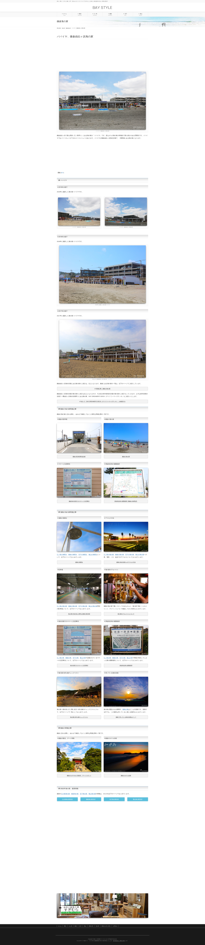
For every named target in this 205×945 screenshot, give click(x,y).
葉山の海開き (93, 554)
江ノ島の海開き (62, 554)
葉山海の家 (92, 794)
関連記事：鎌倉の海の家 (103, 388)
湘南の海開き (79, 562)
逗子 (80, 926)
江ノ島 (70, 926)
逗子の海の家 (129, 554)
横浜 (65, 926)
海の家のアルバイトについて (126, 614)
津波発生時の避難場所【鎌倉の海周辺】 (125, 501)
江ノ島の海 (60, 658)
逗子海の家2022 (114, 799)
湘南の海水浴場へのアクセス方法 (126, 562)
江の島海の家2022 (67, 799)
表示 (62, 172)
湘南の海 (125, 709)
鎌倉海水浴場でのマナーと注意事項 (79, 501)
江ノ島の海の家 (109, 554)
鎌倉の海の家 (126, 456)
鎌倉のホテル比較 (126, 775)
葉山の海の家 (139, 554)
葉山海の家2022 (137, 799)
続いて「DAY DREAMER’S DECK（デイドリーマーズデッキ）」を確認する (103, 401)
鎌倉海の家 (74, 794)
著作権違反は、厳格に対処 (119, 940)
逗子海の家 (83, 794)
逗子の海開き (82, 554)
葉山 (85, 926)
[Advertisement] (102, 54)
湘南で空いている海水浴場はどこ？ (126, 717)
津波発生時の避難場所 (126, 665)
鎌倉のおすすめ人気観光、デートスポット (79, 775)
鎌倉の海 (68, 658)
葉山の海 (83, 658)
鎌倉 (76, 926)
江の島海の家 (65, 794)
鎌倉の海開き (72, 554)
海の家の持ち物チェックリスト (79, 717)
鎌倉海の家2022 (90, 799)
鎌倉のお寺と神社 (106, 926)
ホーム (60, 926)
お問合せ (115, 926)
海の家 (97, 926)
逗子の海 (75, 658)
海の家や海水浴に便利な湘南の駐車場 (79, 614)
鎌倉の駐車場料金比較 (79, 456)
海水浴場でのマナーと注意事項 (79, 665)
